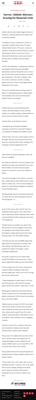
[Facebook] (14, 26)
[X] (19, 26)
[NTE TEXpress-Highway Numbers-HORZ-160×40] (18, 384)
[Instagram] (27, 393)
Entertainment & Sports (17, 10)
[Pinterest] (23, 26)
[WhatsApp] (28, 26)
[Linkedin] (30, 393)
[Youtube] (24, 396)
